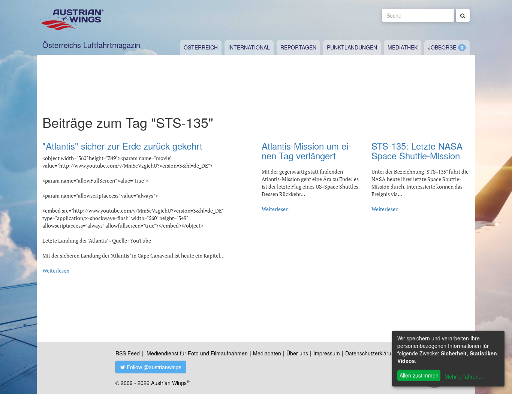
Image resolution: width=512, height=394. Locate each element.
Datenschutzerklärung (371, 353)
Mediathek (403, 47)
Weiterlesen (55, 270)
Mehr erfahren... (464, 376)
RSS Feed (127, 353)
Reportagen (298, 47)
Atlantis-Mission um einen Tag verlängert (306, 150)
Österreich (201, 47)
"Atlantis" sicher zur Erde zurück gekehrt (122, 145)
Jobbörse (442, 47)
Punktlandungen (352, 47)
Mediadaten (267, 353)
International (249, 47)
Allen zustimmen (419, 375)
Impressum (326, 353)
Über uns (297, 353)
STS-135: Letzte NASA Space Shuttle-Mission (417, 150)
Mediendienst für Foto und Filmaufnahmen (197, 353)
